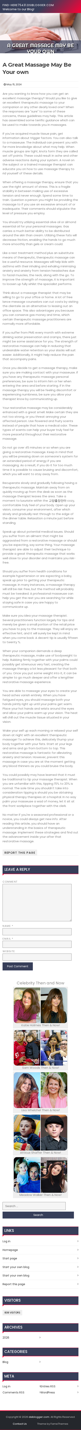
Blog (5, 1362)
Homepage (10, 1250)
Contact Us (20, 1424)
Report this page (20, 853)
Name (8, 926)
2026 (6, 1338)
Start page (10, 1258)
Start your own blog (16, 1267)
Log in (6, 1241)
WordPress (47, 1392)
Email (8, 939)
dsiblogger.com (39, 1417)
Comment (10, 882)
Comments (14, 1392)
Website (9, 951)
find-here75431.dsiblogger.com (28, 5)
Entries (48, 1386)
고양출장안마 (57, 500)
